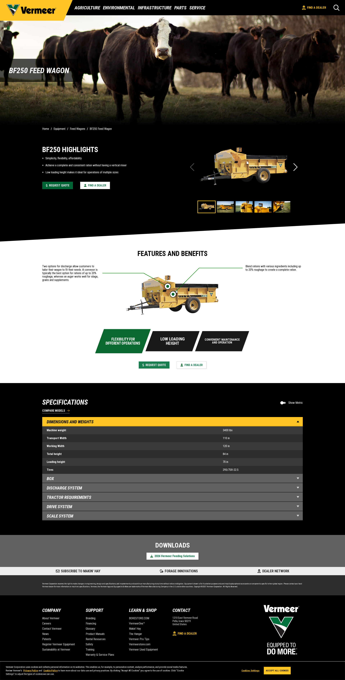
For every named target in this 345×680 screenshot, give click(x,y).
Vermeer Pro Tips (139, 639)
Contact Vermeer (52, 628)
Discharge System (64, 488)
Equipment (59, 128)
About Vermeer (50, 618)
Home (45, 128)
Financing (91, 623)
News (45, 634)
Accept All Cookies (277, 670)
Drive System (59, 506)
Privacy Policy (30, 670)
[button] (295, 167)
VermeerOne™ (137, 623)
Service (197, 7)
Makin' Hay (135, 628)
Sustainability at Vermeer (56, 649)
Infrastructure (154, 7)
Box (50, 478)
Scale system (60, 516)
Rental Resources (95, 639)
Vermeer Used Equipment (143, 649)
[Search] (336, 8)
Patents (46, 639)
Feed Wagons (77, 128)
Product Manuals (95, 634)
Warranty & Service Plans (100, 654)
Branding (90, 618)
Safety (89, 644)
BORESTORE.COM (139, 618)
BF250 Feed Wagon (101, 128)
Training (90, 649)
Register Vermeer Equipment (58, 644)
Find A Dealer (316, 7)
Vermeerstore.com (139, 644)
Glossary (90, 628)
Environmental (119, 7)
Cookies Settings (250, 670)
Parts (180, 7)
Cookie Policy (50, 670)
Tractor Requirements (69, 497)
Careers (46, 623)
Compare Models (53, 410)
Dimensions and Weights (70, 421)
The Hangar (135, 634)
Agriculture (87, 7)
